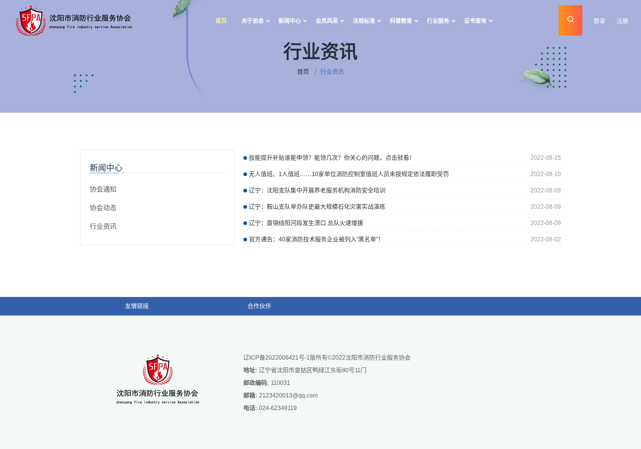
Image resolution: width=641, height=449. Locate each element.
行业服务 (438, 20)
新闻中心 (290, 20)
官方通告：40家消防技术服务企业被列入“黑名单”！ (316, 239)
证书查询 (475, 20)
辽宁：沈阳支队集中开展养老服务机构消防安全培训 (317, 190)
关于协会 (252, 20)
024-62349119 (278, 408)
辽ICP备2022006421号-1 (276, 357)
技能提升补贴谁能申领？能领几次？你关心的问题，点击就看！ (332, 158)
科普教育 (401, 20)
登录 (599, 21)
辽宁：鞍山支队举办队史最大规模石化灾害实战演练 (317, 207)
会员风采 (327, 20)
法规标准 (364, 20)
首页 (221, 20)
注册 (622, 21)
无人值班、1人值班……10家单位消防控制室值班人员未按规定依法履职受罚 (349, 174)
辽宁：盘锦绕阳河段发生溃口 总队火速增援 (306, 223)
